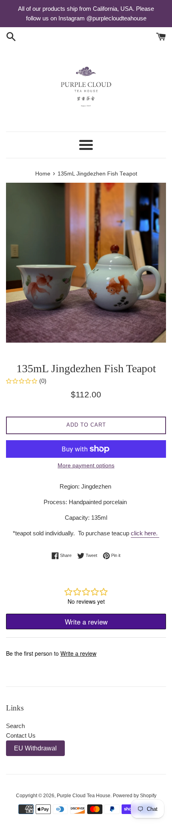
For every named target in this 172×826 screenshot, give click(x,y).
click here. (145, 533)
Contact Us (21, 735)
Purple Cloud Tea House (83, 795)
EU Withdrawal (35, 748)
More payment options (86, 465)
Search (15, 725)
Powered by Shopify (134, 795)
